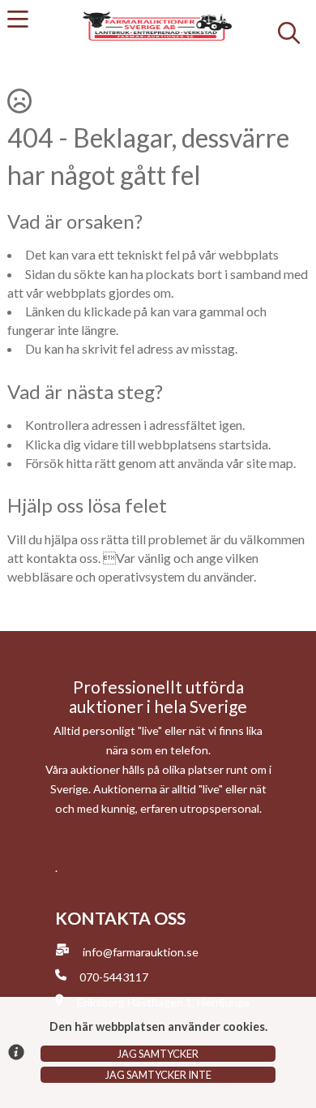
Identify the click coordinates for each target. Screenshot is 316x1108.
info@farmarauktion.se (141, 952)
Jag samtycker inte (158, 1074)
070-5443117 (113, 977)
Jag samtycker (158, 1053)
